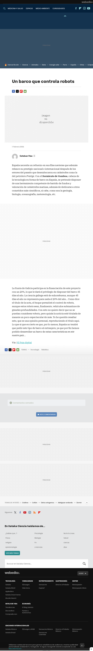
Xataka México (11, 629)
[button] (27, 155)
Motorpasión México (77, 630)
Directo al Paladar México (62, 630)
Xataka (8, 584)
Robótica (44, 349)
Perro (65, 65)
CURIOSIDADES (59, 8)
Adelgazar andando (65, 502)
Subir (81, 573)
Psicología (39, 533)
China (82, 65)
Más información (15, 648)
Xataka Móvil (10, 588)
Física (7, 538)
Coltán (35, 502)
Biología (38, 538)
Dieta (44, 65)
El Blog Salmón (27, 607)
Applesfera (9, 591)
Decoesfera (9, 610)
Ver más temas (12, 553)
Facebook (75, 8)
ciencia (66, 542)
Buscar (84, 563)
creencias (39, 547)
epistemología (11, 547)
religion (8, 542)
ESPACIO (29, 8)
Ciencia (25, 65)
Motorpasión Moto (79, 588)
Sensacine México (46, 629)
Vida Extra (26, 588)
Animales (34, 65)
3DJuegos (26, 584)
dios (65, 547)
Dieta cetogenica (47, 502)
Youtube (88, 8)
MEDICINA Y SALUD (15, 8)
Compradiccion (11, 614)
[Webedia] (87, 1)
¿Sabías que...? (11, 533)
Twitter (17, 91)
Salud (66, 538)
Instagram (84, 8)
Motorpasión (77, 584)
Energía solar (54, 65)
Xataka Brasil (10, 632)
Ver (48, 414)
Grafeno (25, 502)
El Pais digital (24, 342)
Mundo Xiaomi (10, 598)
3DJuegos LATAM (28, 629)
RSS (34, 512)
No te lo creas (69, 533)
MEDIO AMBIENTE (43, 8)
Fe (35, 542)
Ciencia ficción (13, 65)
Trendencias (10, 607)
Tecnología (34, 349)
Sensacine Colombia (43, 633)
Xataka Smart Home (13, 595)
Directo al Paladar (62, 584)
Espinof (41, 588)
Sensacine (43, 584)
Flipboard (80, 8)
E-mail (25, 91)
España (73, 65)
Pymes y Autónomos (26, 611)
